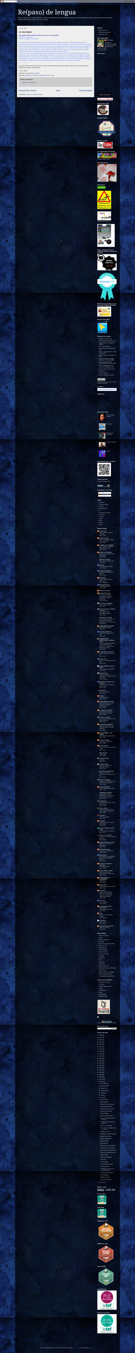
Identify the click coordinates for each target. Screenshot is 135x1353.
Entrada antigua (85, 90)
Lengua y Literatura (104, 779)
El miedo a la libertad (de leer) (108, 1134)
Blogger (92, 1347)
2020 (100, 1049)
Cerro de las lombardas (106, 603)
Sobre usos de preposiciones (108, 1152)
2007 (100, 1079)
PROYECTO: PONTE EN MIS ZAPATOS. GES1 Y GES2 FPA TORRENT (106, 727)
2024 (100, 1040)
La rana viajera (25, 32)
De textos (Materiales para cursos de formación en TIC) (106, 366)
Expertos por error (105, 1177)
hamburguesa (42, 75)
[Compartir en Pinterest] (27, 71)
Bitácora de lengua (104, 590)
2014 (100, 1063)
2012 (100, 1067)
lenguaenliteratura (104, 787)
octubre (103, 1088)
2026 (100, 1035)
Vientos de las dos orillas (105, 974)
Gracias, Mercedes (111, 442)
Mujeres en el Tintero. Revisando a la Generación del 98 (107, 774)
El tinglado (101, 956)
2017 (100, 1056)
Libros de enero (103, 922)
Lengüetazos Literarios (105, 792)
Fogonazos (102, 958)
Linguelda (102, 821)
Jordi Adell (101, 962)
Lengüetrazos (103, 801)
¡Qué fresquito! (104, 1102)
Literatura (101, 516)
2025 (100, 1037)
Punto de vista (103, 970)
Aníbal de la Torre (103, 935)
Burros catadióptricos (106, 1138)
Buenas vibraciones (104, 939)
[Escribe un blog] (21, 71)
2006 (100, 1081)
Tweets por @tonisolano (103, 481)
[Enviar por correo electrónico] (20, 71)
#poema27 (101, 502)
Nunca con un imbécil (106, 1125)
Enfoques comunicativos (105, 338)
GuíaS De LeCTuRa (104, 927)
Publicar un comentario (29, 82)
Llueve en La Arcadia (105, 835)
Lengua (101, 518)
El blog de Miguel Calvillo (106, 701)
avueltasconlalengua (105, 570)
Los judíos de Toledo (104, 866)
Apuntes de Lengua (104, 559)
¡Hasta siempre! (103, 902)
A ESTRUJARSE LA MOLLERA (107, 736)
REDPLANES (102, 754)
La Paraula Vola (103, 764)
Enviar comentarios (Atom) (35, 94)
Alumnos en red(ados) (105, 552)
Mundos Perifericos (104, 966)
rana (52, 75)
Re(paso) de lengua (47, 12)
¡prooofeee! (102, 920)
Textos (100, 524)
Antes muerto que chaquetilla (108, 1145)
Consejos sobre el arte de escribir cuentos (107, 1169)
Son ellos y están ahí (106, 1111)
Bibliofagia (102, 577)
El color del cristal (103, 954)
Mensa (100, 992)
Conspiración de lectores (106, 651)
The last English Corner (105, 586)
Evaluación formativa (104, 691)
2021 (100, 1046)
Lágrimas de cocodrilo (106, 1106)
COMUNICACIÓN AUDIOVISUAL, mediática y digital (107, 640)
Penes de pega (104, 1113)
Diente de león (103, 673)
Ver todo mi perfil (101, 50)
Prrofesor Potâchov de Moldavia (107, 968)
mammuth (75, 1347)
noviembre (104, 1086)
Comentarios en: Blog (105, 617)
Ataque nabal (103, 1099)
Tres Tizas (102, 900)
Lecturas (101, 506)
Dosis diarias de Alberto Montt (107, 943)
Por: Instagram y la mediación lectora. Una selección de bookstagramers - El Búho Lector (107, 620)
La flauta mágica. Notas (105, 604)
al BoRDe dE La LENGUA (106, 545)
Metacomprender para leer (106, 842)
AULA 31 (101, 565)
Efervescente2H (103, 949)
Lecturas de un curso (105, 1136)
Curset (108, 451)
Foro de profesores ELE (106, 1115)
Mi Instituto (102, 371)
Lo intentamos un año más (105, 909)
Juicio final (103, 1159)
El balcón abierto (103, 952)
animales (34, 75)
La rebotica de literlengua (106, 771)
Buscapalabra (102, 994)
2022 (100, 1044)
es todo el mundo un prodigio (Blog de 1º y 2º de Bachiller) (106, 359)
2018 (100, 1053)
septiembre (104, 1090)
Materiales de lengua (104, 982)
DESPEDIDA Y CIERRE (105, 627)
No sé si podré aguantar (110, 415)
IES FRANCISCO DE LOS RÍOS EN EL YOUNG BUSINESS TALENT (107, 858)
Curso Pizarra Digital (104, 346)
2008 (100, 1077)
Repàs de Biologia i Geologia (106, 972)
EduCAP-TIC (102, 690)
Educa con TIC (103, 945)
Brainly (100, 988)
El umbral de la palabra (106, 724)
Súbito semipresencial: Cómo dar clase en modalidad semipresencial (106, 704)
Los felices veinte (105, 1131)
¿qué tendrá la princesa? (106, 926)
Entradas (102, 493)
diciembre (103, 1083)
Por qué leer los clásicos (106, 1172)
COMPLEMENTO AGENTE (106, 626)
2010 (100, 1072)
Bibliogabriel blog (104, 585)
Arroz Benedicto (104, 1174)
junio (102, 1097)
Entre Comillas (103, 745)
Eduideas (102, 696)
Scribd (105, 486)
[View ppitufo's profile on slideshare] (108, 486)
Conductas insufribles (106, 1157)
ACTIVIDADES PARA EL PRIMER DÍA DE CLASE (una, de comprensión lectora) (106, 795)
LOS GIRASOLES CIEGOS (106, 566)
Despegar (101, 760)
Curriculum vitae (103, 34)
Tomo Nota (102, 890)
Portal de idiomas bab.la (105, 986)
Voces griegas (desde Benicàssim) (105, 907)
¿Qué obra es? (104, 1143)
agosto (103, 1093)
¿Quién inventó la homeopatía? (107, 669)
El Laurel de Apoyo (104, 717)
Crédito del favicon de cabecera (29, 1340)
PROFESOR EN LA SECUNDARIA (104, 878)
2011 (100, 1070)
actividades (28, 75)
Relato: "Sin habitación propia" (107, 788)
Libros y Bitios (103, 808)
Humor (100, 520)
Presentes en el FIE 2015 (105, 741)
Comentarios (103, 495)
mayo (102, 1182)
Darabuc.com (103, 659)
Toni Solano (109, 40)
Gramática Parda (104, 758)
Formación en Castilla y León (106, 561)
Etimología (102, 984)
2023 (100, 1042)
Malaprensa (102, 964)
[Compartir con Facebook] (25, 71)
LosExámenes (102, 990)
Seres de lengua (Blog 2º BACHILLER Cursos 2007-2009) (107, 362)
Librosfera (102, 815)
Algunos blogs (104, 1155)
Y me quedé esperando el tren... (107, 976)
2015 (100, 1060)
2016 (100, 1058)
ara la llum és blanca (104, 816)
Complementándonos (105, 631)
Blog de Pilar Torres (105, 593)
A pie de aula (103, 531)
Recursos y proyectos (104, 32)
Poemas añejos (104, 1141)
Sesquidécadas (103, 508)
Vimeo (114, 1022)
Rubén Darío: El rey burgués (106, 850)
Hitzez (100, 960)
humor (49, 75)
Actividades (102, 514)
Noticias (101, 522)
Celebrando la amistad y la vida (107, 886)
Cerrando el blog (103, 697)
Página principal (103, 30)
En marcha (109, 424)
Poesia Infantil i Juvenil (106, 870)
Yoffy (100, 913)
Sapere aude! (103, 885)
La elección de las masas (107, 1109)
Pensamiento (102, 880)
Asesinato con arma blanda (107, 1148)
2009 (100, 1074)
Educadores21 (102, 947)
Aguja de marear (104, 538)
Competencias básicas (105, 512)
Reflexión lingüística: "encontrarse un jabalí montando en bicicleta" (107, 676)
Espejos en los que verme (107, 1104)
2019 (100, 1051)
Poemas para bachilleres (109, 433)
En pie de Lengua (104, 740)
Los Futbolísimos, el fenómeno (107, 831)
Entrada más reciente (27, 90)
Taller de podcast (103, 373)
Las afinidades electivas (106, 1164)
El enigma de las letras (105, 710)
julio (102, 1095)
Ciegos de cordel (104, 1166)
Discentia (101, 941)
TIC (100, 510)
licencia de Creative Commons (106, 382)
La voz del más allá (105, 1179)
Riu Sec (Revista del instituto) (107, 369)
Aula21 (100, 937)
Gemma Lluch (103, 752)
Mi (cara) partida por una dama (108, 1150)
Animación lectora (103, 504)
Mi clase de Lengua (104, 849)
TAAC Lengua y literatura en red (107, 340)
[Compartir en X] (23, 71)
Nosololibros (103, 855)
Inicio (58, 90)
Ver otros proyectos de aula (106, 375)
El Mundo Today (103, 996)
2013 (100, 1065)
